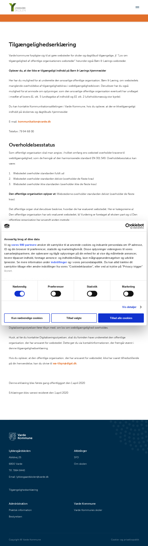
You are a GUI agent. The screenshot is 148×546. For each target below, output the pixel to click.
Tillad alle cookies (121, 318)
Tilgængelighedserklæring (23, 489)
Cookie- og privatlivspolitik (125, 539)
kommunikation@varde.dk (34, 121)
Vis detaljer (129, 307)
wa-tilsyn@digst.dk (65, 363)
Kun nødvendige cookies (27, 318)
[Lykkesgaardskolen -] (17, 7)
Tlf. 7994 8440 (17, 470)
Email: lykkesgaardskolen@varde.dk (29, 476)
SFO (76, 457)
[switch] (56, 294)
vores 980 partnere (23, 244)
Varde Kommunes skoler (88, 510)
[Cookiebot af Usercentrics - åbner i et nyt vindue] (128, 226)
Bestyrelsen (15, 516)
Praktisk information (20, 510)
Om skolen (80, 463)
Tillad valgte (74, 318)
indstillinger (59, 262)
